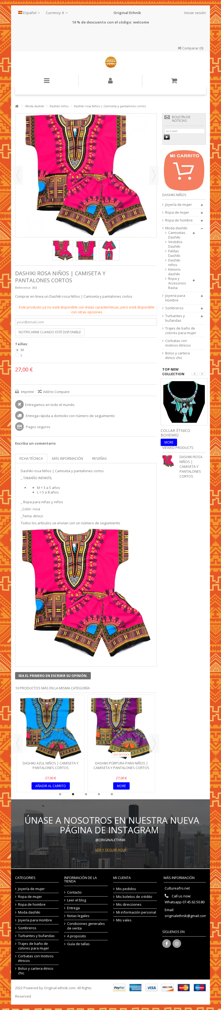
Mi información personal (136, 912)
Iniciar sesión (195, 12)
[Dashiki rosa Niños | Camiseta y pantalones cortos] (63, 250)
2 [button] (73, 794)
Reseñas (99, 458)
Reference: (23, 288)
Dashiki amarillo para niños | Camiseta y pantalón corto (50, 765)
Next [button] (154, 743)
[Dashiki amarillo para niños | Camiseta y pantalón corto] (50, 728)
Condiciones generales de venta (86, 926)
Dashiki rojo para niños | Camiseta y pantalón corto (121, 765)
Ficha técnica (31, 458)
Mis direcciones (128, 904)
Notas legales (78, 916)
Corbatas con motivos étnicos (178, 343)
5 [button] (112, 794)
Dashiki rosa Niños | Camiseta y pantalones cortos (190, 466)
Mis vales (124, 920)
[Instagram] (176, 943)
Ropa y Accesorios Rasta (177, 283)
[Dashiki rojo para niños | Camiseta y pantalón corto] (121, 728)
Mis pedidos (126, 889)
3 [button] (86, 794)
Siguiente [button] (154, 175)
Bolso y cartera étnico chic (177, 355)
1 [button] (60, 794)
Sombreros (174, 308)
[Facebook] (166, 943)
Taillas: (22, 344)
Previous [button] (18, 743)
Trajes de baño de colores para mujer (180, 330)
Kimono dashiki (174, 271)
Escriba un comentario (35, 443)
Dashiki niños (174, 262)
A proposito (76, 936)
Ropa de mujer (177, 212)
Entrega (73, 908)
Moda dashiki (176, 228)
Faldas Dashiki (174, 253)
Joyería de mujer (178, 204)
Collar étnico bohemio (175, 433)
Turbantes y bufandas (175, 318)
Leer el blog (76, 900)
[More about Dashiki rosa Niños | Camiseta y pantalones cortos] (169, 461)
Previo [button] (18, 175)
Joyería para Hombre (175, 298)
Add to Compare (56, 391)
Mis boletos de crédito (134, 896)
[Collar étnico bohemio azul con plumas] (184, 401)
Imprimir (27, 391)
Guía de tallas (78, 944)
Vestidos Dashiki (175, 244)
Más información (67, 458)
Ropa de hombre (179, 220)
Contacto (74, 892)
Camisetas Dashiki (176, 235)
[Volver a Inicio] (16, 106)
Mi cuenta (122, 877)
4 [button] (99, 794)
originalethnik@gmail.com (185, 915)
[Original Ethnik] (110, 63)
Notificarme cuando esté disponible (50, 332)
